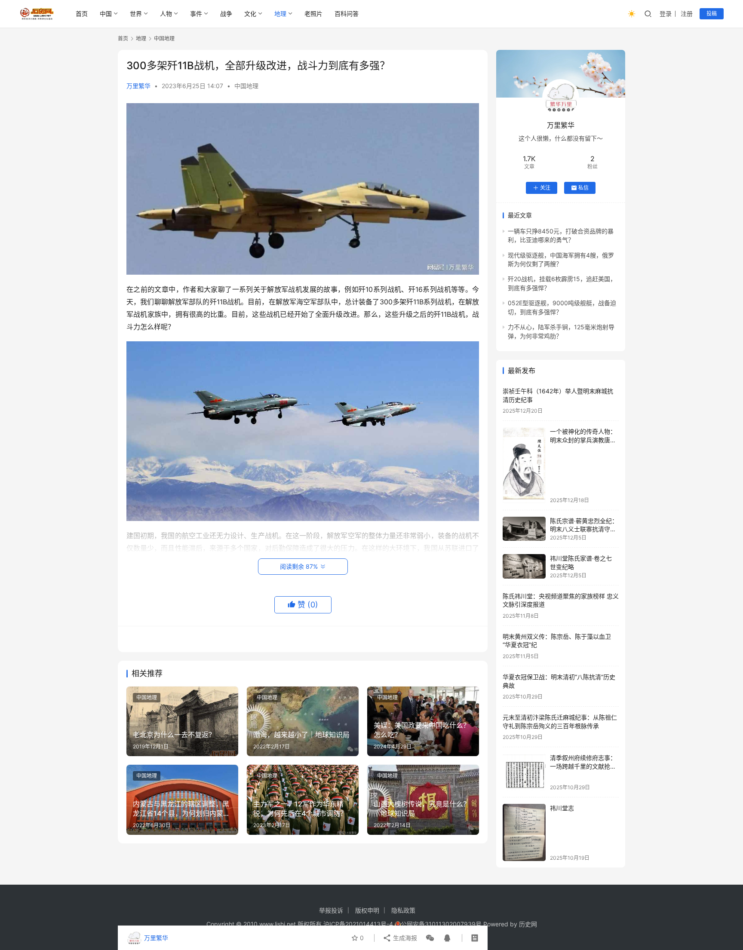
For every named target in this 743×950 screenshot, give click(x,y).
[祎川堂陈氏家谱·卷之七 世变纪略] (524, 566)
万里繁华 (138, 85)
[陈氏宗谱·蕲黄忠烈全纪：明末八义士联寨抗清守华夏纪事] (524, 529)
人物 (166, 13)
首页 (82, 13)
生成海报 (404, 937)
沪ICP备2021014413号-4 (359, 924)
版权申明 (367, 910)
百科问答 (347, 13)
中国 (106, 13)
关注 (545, 187)
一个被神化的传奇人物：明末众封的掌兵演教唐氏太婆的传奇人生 (583, 440)
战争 (226, 13)
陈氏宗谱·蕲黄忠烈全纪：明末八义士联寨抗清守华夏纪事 (584, 529)
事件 (196, 13)
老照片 (313, 13)
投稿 (711, 13)
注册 (687, 13)
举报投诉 (331, 910)
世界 (136, 13)
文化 (250, 13)
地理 (280, 13)
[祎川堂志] (524, 832)
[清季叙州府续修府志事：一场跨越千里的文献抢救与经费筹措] (524, 772)
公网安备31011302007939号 (441, 924)
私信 (583, 187)
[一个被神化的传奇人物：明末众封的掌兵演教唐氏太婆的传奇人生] (524, 465)
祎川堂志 (562, 808)
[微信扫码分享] (430, 938)
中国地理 (246, 85)
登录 (666, 13)
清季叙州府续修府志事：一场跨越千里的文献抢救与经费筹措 (583, 766)
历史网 (528, 924)
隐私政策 (403, 910)
